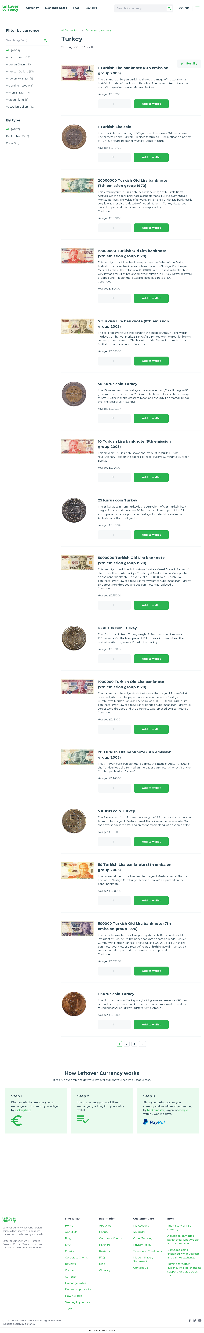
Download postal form (79, 1289)
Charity (69, 1251)
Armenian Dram (18, 92)
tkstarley (30, 1323)
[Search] (169, 8)
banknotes (17, 136)
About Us (71, 1232)
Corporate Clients (76, 1257)
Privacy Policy (142, 1244)
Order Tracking (143, 1238)
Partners (104, 1244)
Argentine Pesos (19, 85)
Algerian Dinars (19, 64)
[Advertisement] (102, 1174)
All (13, 50)
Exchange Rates (56, 7)
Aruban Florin (17, 99)
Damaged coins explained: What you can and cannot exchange (183, 1253)
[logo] (10, 8)
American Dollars (20, 71)
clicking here (23, 1110)
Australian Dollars (20, 106)
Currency (32, 7)
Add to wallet (151, 103)
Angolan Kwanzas (19, 78)
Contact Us (140, 1267)
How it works (73, 1295)
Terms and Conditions (147, 1251)
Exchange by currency (99, 30)
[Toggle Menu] (197, 8)
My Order (139, 1232)
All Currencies (69, 30)
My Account (141, 1225)
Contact (70, 1270)
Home (69, 1225)
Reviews (91, 7)
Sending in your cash (78, 1302)
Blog (68, 1238)
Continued (105, 211)
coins (12, 143)
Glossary (104, 1270)
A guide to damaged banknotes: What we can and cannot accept (183, 1239)
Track (68, 1308)
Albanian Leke (18, 57)
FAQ (76, 7)
